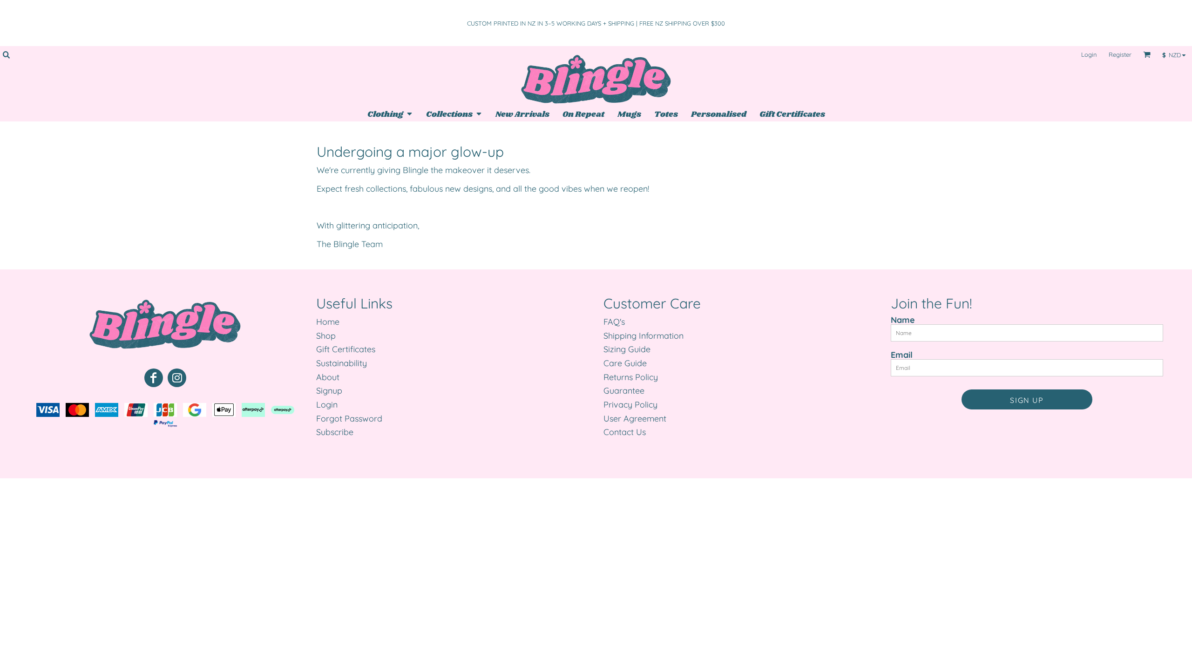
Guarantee (623, 390)
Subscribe (334, 432)
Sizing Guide (626, 349)
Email (902, 354)
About (327, 377)
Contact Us (624, 432)
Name (903, 319)
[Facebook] (153, 377)
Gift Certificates (345, 349)
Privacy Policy (630, 404)
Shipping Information (643, 335)
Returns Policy (630, 377)
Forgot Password (349, 418)
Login (1089, 54)
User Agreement (634, 418)
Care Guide (625, 363)
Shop (326, 335)
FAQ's (614, 321)
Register (1120, 54)
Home (327, 321)
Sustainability (341, 363)
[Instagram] (177, 377)
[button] (6, 54)
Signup (329, 390)
